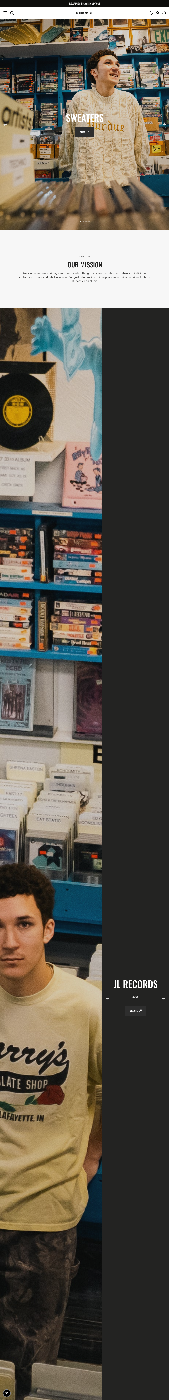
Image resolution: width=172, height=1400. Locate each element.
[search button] (12, 13)
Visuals (134, 1010)
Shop (82, 132)
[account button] (158, 13)
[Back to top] (165, 1395)
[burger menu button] (5, 13)
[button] (151, 13)
